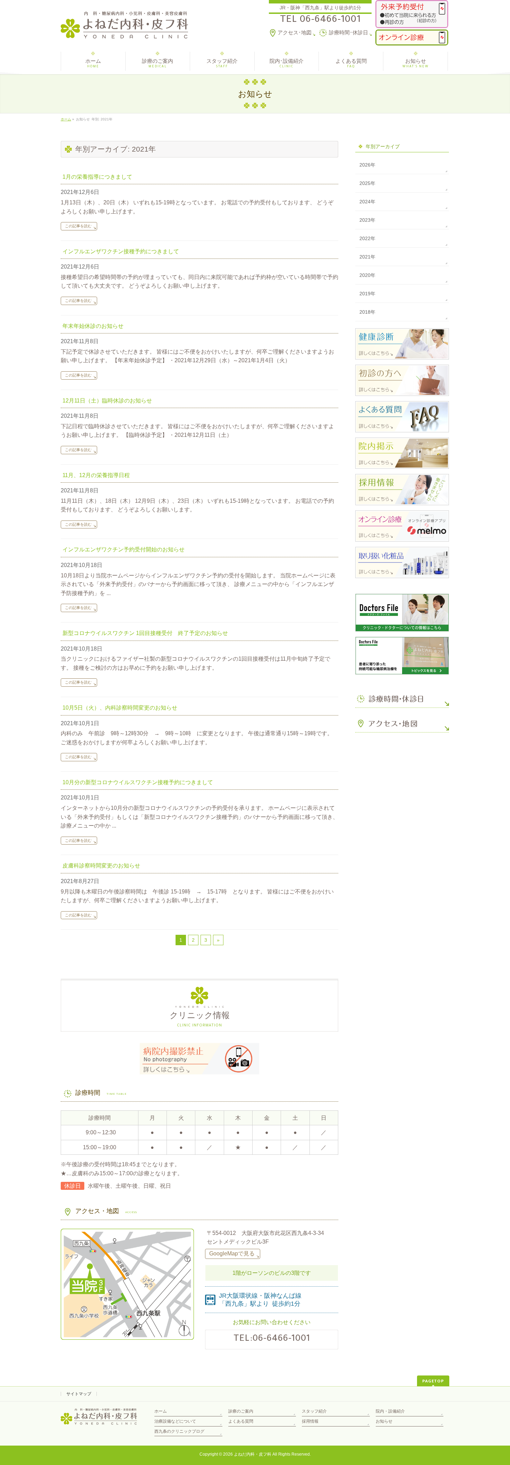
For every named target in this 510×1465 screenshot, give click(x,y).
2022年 (367, 238)
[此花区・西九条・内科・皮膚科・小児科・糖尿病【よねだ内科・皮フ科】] (124, 30)
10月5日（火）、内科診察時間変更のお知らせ (119, 708)
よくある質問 (240, 1421)
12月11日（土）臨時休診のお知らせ (107, 401)
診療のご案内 (240, 1411)
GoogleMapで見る (232, 1253)
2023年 (367, 220)
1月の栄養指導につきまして (97, 177)
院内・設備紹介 (390, 1411)
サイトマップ (78, 1394)
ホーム (160, 1411)
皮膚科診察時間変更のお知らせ (101, 866)
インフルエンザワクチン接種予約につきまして (120, 251)
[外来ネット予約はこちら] (411, 14)
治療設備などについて (175, 1421)
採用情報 (310, 1421)
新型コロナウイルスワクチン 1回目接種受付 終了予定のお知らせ (145, 633)
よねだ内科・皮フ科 (252, 1454)
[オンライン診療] (411, 37)
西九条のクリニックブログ (179, 1431)
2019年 (367, 293)
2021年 (367, 257)
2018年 (367, 312)
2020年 (367, 275)
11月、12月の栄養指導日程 (96, 475)
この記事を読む (78, 226)
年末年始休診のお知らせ (93, 326)
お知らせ (384, 1421)
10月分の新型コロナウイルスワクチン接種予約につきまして (137, 782)
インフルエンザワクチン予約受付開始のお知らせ (123, 549)
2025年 (367, 183)
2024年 (367, 201)
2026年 (367, 165)
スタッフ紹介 (314, 1411)
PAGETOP (433, 1381)
